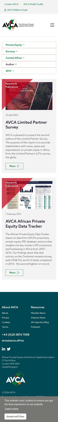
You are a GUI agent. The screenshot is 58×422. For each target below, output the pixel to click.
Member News (38, 312)
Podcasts (35, 326)
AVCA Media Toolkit (33, 4)
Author (10, 64)
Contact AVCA (11, 4)
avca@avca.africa (13, 340)
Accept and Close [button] (15, 416)
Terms (5, 326)
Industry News (38, 317)
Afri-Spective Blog (40, 322)
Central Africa (14, 57)
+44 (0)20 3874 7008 (15, 334)
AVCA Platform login (17, 9)
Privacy (5, 317)
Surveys (11, 51)
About (5, 312)
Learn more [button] (11, 408)
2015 (9, 70)
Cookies (6, 322)
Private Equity (14, 44)
